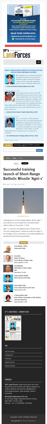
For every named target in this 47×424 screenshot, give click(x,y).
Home (8, 158)
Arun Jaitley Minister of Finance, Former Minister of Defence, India (23, 258)
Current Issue (9, 351)
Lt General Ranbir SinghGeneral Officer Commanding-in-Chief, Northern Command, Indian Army (27, 297)
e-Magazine (9, 355)
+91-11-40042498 (17, 403)
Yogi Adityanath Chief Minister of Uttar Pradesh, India (23, 268)
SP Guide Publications (28, 421)
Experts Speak (10, 366)
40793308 (28, 403)
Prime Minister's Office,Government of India (21, 247)
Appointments (9, 362)
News (14, 158)
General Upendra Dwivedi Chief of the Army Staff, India (22, 277)
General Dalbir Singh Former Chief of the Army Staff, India (24, 286)
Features (8, 358)
